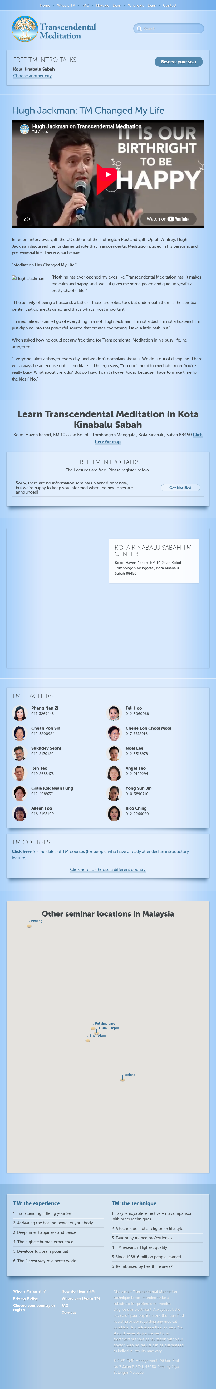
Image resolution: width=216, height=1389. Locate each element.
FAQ (85, 5)
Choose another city (32, 76)
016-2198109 (42, 814)
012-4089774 (42, 794)
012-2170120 (42, 754)
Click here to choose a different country (108, 869)
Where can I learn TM (81, 1298)
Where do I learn (142, 5)
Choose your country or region (34, 1307)
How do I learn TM (78, 1291)
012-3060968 (137, 714)
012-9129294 (137, 774)
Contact (169, 5)
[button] (29, 924)
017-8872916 (137, 734)
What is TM (66, 5)
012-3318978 (137, 754)
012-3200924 (43, 734)
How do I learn (108, 5)
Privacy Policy (25, 1298)
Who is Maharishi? (29, 1291)
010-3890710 (137, 794)
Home (45, 5)
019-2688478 (42, 774)
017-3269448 (42, 714)
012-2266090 (137, 814)
